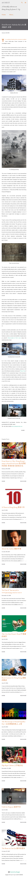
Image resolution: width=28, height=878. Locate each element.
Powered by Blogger (15, 872)
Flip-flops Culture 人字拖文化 (12, 765)
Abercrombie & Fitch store (14, 338)
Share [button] (23, 430)
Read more (23, 481)
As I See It (6, 2)
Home (4, 14)
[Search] (22, 2)
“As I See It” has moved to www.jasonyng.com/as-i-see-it (12, 591)
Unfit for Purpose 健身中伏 (11, 807)
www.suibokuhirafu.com (16, 426)
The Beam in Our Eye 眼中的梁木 (13, 848)
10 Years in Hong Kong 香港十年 (13, 507)
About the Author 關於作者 (11, 549)
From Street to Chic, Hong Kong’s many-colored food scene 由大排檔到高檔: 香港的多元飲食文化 (14, 463)
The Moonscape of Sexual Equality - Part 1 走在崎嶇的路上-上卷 (14, 722)
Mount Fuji (22, 371)
